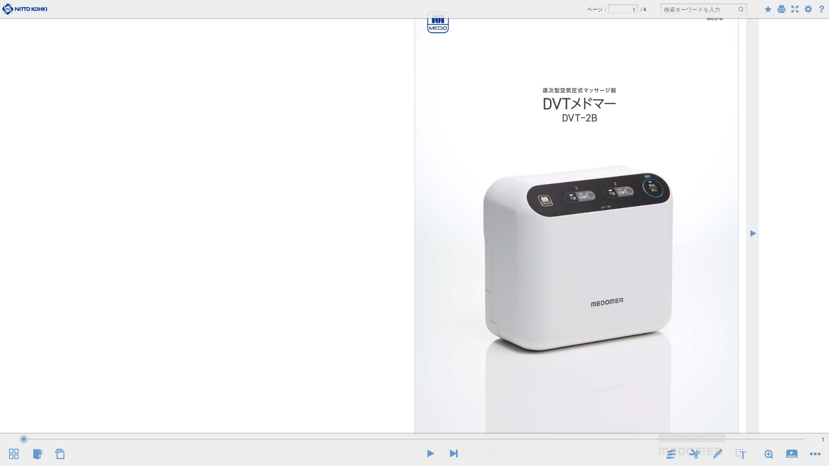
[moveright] (430, 453)
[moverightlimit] (453, 453)
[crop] (694, 453)
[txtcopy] (740, 453)
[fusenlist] (37, 453)
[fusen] (670, 453)
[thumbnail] (13, 453)
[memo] (717, 453)
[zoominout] (768, 453)
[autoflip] (791, 453)
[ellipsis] (815, 453)
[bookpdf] (60, 453)
